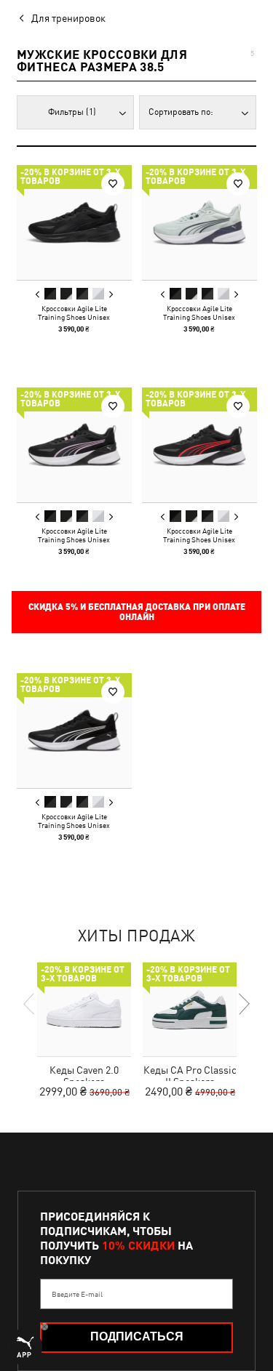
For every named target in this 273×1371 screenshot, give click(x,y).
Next (110, 294)
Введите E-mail (77, 1294)
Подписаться (136, 1336)
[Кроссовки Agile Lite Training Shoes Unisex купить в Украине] (74, 222)
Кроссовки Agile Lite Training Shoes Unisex (74, 312)
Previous (37, 294)
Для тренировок (68, 18)
